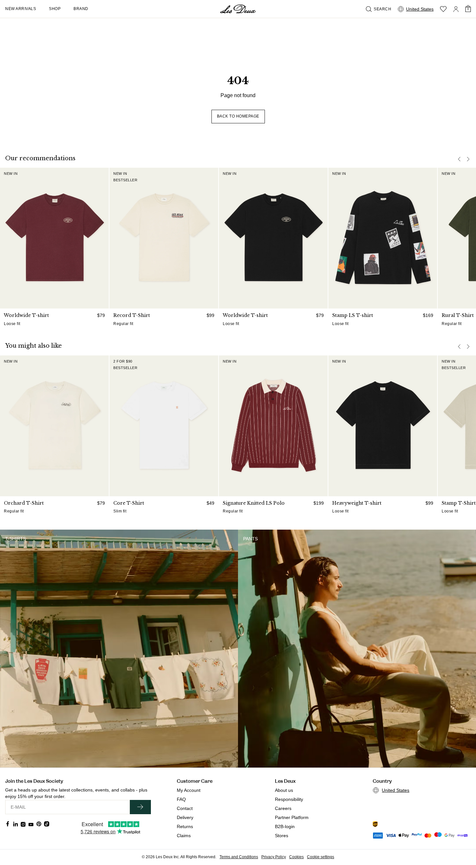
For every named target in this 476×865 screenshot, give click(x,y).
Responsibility (289, 799)
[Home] (238, 9)
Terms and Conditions (239, 857)
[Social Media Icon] (7, 823)
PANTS (250, 538)
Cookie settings (320, 857)
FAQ (181, 799)
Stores (281, 835)
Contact (185, 808)
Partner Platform (292, 817)
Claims (184, 835)
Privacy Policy (273, 857)
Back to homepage (238, 116)
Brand (81, 8)
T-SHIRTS (15, 538)
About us (284, 790)
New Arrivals (20, 8)
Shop (55, 8)
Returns (185, 826)
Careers (283, 808)
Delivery (185, 817)
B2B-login (285, 826)
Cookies (296, 857)
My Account (188, 790)
